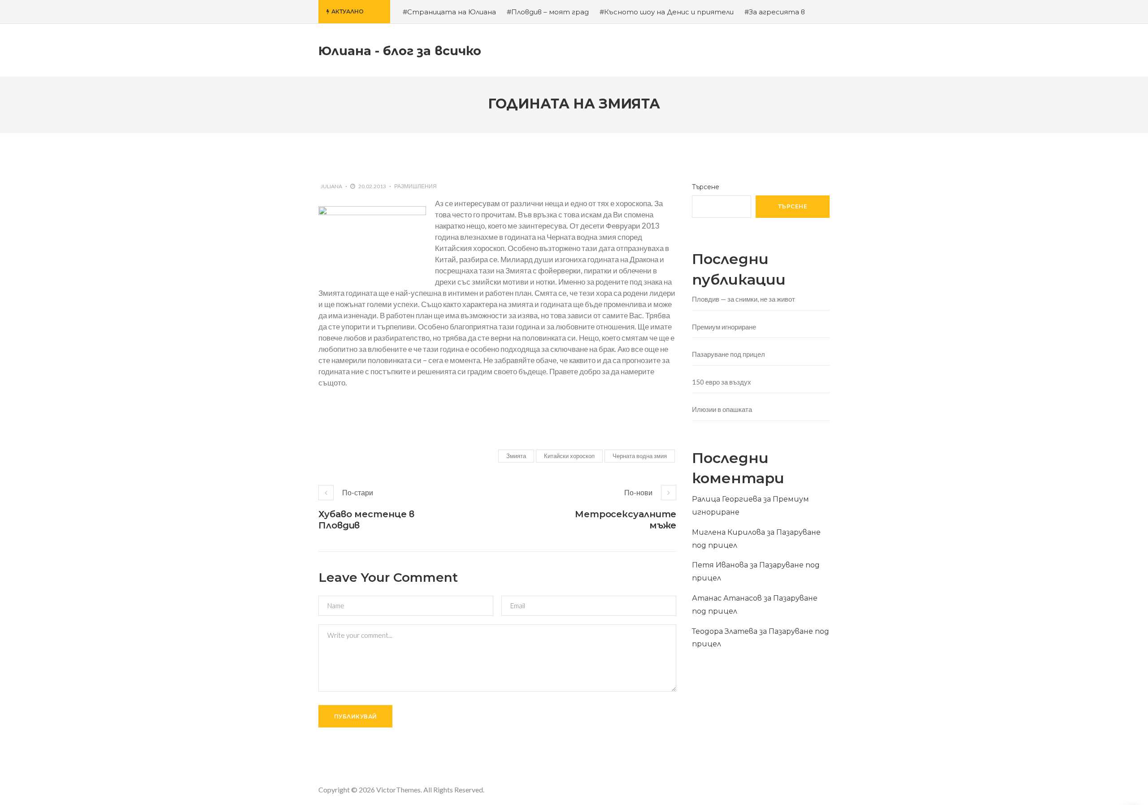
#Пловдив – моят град (548, 12)
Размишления (415, 186)
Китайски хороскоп (569, 455)
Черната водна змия (640, 455)
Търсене (705, 187)
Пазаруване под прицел (728, 354)
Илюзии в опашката (722, 409)
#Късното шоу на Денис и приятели (667, 12)
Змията (516, 455)
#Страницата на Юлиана (449, 12)
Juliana (331, 186)
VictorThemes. (399, 789)
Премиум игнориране (724, 327)
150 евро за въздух (721, 382)
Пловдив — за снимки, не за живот (743, 299)
